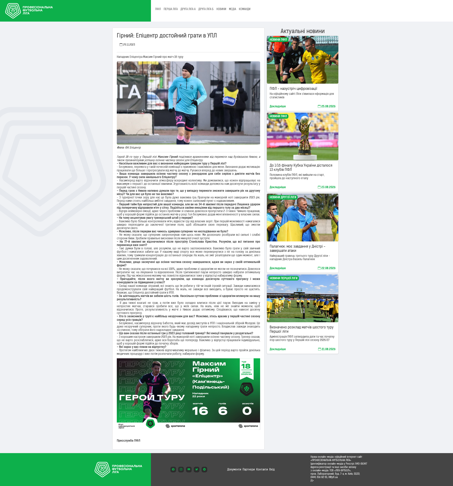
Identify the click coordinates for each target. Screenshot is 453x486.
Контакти (262, 469)
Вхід (272, 469)
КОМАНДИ (244, 9)
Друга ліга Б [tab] (206, 9)
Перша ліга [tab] (171, 9)
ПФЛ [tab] (158, 9)
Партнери (249, 469)
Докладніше (278, 106)
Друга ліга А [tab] (188, 9)
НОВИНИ (221, 9)
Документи (234, 469)
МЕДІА (232, 9)
